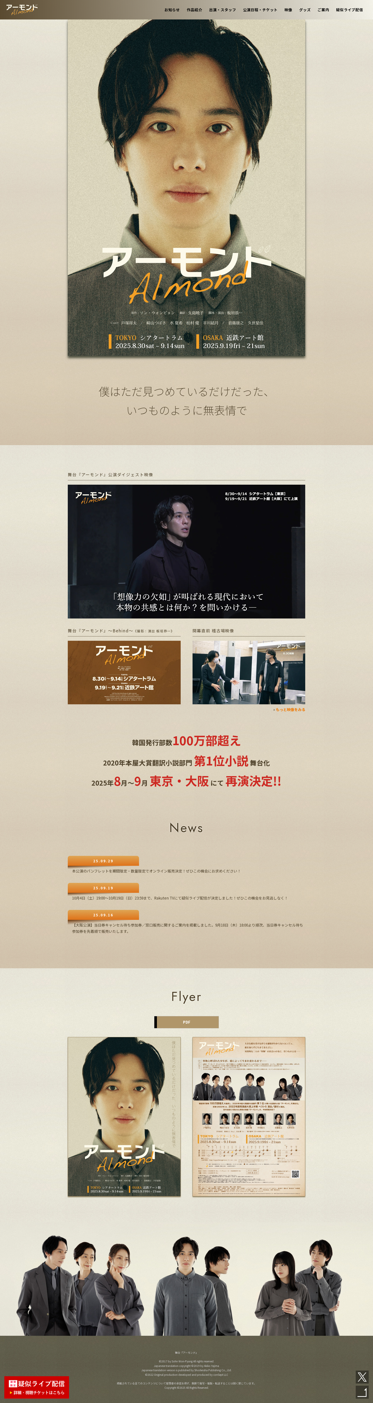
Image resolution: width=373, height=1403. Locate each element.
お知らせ (172, 9)
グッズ (305, 9)
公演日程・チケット (260, 9)
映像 (288, 9)
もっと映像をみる (290, 709)
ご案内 (323, 9)
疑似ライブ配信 (349, 9)
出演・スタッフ (222, 9)
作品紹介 (194, 9)
